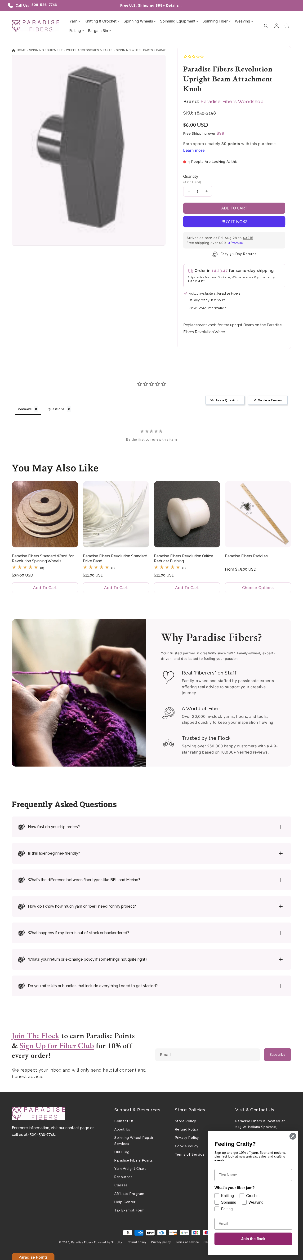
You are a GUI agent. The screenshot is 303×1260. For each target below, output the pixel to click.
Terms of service (187, 1242)
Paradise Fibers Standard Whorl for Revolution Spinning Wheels (43, 558)
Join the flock (253, 1239)
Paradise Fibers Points (133, 1160)
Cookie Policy (187, 1146)
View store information (207, 308)
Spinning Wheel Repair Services (134, 1140)
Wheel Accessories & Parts (89, 50)
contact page (77, 1128)
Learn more (194, 150)
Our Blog (121, 1152)
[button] (73, 21)
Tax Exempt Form (129, 1210)
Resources (123, 1177)
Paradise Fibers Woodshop (232, 101)
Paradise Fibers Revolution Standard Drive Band (115, 558)
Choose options (258, 588)
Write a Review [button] (270, 400)
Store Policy (185, 1121)
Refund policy (136, 1242)
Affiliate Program (129, 1194)
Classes (121, 1185)
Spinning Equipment (46, 50)
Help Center (125, 1202)
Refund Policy (187, 1129)
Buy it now (234, 221)
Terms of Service (190, 1154)
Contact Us (124, 1121)
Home (21, 50)
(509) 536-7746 (41, 1134)
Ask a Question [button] (228, 400)
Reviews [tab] (24, 409)
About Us (122, 1129)
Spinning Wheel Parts (134, 50)
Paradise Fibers (82, 1242)
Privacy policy (161, 1242)
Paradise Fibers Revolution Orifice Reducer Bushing (183, 558)
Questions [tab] (56, 409)
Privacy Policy (187, 1138)
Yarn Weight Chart (130, 1169)
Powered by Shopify (108, 1242)
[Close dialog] (292, 1136)
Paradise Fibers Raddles (246, 556)
